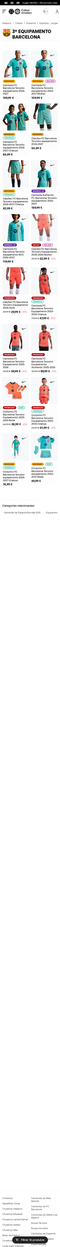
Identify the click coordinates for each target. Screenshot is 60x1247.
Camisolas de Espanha (43, 1233)
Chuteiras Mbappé (12, 1214)
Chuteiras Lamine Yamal (15, 1219)
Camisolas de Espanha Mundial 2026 (22, 512)
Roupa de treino (39, 1228)
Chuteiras (7, 1198)
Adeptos (6, 23)
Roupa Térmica (39, 1223)
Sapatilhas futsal (11, 1203)
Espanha (31, 23)
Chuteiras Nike (10, 1230)
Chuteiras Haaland (12, 1208)
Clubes (19, 23)
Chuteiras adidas (11, 1224)
